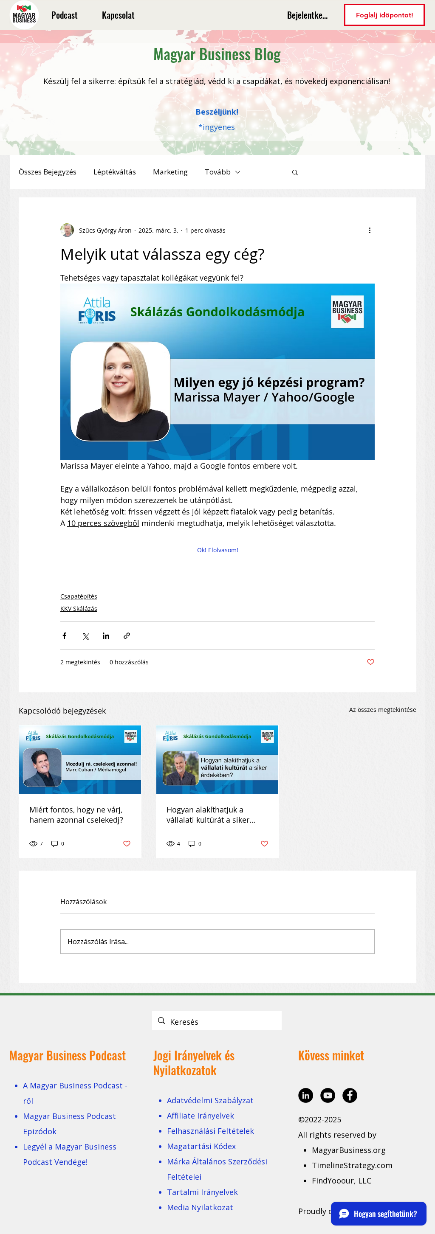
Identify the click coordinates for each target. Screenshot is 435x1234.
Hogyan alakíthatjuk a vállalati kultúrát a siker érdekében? (208, 814)
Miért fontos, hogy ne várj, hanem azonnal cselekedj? (76, 814)
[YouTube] (327, 1095)
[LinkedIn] (305, 1095)
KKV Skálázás (78, 608)
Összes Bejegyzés (47, 172)
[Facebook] (349, 1095)
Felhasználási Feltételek (210, 1131)
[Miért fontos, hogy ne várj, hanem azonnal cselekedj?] (80, 759)
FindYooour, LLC (341, 1180)
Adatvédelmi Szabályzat (210, 1100)
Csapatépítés (78, 596)
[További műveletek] (369, 230)
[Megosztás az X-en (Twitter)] (85, 636)
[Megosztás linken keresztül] (127, 636)
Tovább (218, 172)
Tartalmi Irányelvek (202, 1192)
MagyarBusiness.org (350, 1150)
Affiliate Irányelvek (200, 1115)
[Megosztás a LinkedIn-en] (106, 636)
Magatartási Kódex (201, 1146)
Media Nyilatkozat (200, 1207)
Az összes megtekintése (382, 710)
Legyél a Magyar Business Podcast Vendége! (69, 1154)
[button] (295, 172)
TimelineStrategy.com (352, 1165)
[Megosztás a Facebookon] (64, 636)
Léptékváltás (114, 172)
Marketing (170, 172)
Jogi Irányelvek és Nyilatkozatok (193, 1062)
